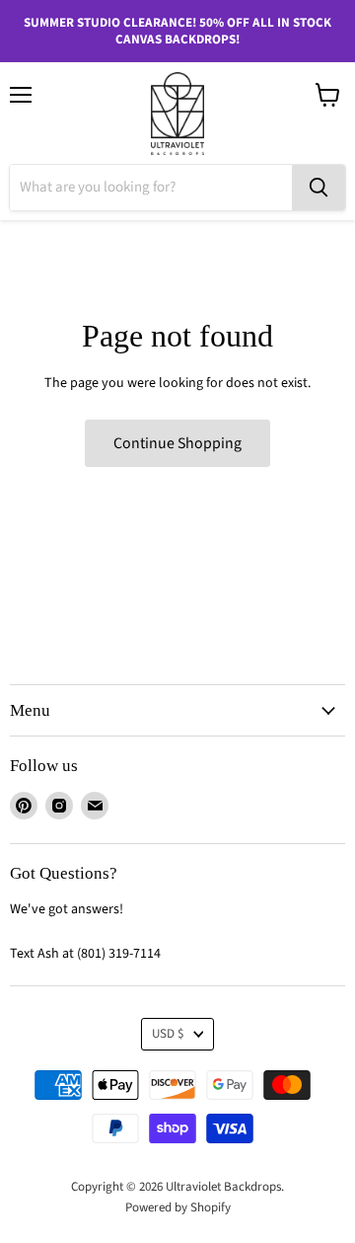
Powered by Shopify (178, 1207)
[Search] (318, 187)
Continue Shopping (177, 443)
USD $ (168, 1034)
